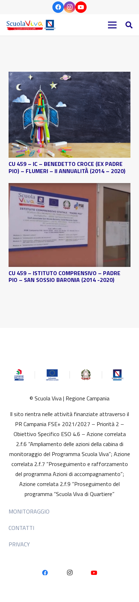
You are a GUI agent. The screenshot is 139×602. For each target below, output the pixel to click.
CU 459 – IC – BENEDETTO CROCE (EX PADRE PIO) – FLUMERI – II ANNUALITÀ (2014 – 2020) (67, 167)
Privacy (19, 544)
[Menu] (112, 25)
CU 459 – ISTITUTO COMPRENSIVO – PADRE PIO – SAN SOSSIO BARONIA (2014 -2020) (64, 276)
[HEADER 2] (32, 25)
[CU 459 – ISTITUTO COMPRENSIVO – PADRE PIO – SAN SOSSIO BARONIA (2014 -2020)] (69, 188)
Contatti (21, 527)
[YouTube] (81, 7)
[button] (129, 25)
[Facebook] (58, 7)
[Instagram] (69, 7)
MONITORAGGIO (29, 511)
